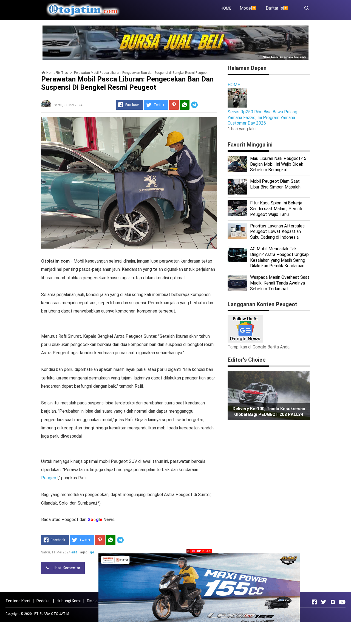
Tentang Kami (17, 601)
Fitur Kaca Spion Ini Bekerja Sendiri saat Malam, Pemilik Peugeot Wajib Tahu (276, 208)
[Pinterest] (174, 105)
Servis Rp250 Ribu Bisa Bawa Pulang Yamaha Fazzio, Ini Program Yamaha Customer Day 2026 (262, 117)
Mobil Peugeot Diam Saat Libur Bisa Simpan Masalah (275, 184)
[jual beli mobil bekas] (175, 42)
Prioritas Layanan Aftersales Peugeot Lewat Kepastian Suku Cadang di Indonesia (277, 231)
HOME (226, 8)
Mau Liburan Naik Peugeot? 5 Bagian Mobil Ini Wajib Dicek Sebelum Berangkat (278, 164)
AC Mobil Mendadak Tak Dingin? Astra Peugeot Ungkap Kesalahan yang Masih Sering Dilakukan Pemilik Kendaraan (279, 257)
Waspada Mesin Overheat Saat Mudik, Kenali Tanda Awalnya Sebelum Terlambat (279, 283)
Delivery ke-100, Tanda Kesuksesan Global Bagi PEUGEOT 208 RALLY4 (269, 411)
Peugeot (49, 477)
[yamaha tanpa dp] (199, 587)
